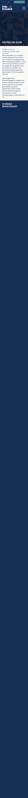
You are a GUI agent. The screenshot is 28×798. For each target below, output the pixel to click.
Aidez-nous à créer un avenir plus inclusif (11, 51)
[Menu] (23, 8)
